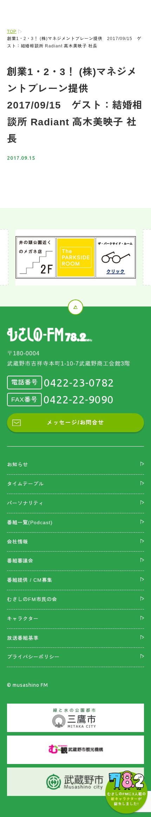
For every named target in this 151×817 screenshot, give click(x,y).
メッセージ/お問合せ (75, 423)
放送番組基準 (23, 638)
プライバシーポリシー (33, 657)
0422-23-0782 (79, 382)
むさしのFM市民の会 (32, 599)
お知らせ (17, 464)
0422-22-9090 (79, 399)
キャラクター (23, 618)
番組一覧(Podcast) (30, 522)
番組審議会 (20, 561)
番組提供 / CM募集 (29, 580)
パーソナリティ (25, 503)
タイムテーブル (25, 484)
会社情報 (17, 542)
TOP (12, 31)
